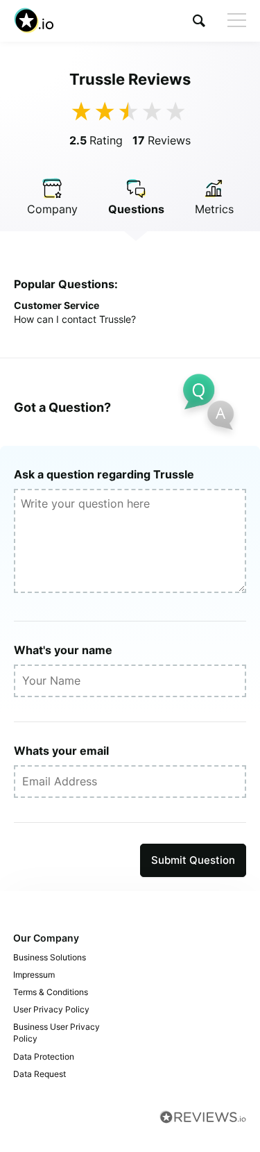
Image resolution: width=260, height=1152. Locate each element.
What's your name (63, 650)
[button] (199, 20)
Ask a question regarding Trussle (104, 474)
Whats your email (61, 751)
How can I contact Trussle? (75, 319)
